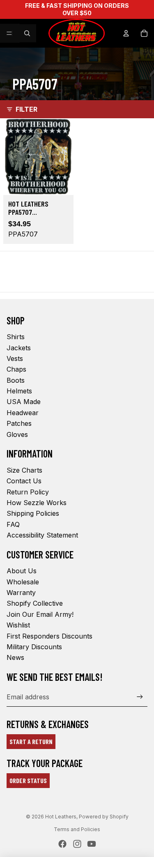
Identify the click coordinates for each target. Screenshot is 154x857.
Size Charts (24, 470)
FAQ (13, 524)
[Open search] (27, 33)
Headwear (23, 413)
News (15, 657)
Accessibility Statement (42, 535)
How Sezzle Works (37, 503)
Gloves (17, 434)
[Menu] (9, 33)
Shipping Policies (33, 513)
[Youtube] (92, 844)
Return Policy (28, 492)
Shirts (16, 337)
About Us (22, 571)
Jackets (19, 348)
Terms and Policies (77, 829)
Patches (19, 423)
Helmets (19, 391)
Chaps (16, 369)
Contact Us (24, 481)
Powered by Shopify (104, 816)
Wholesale (23, 582)
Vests (15, 358)
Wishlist (18, 625)
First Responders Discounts (49, 636)
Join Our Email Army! (40, 614)
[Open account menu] (126, 33)
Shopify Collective (35, 603)
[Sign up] (139, 696)
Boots (16, 380)
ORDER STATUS (28, 780)
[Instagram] (77, 844)
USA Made (24, 401)
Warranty (21, 592)
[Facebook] (62, 844)
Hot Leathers (60, 816)
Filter (26, 109)
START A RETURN (31, 741)
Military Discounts (34, 647)
